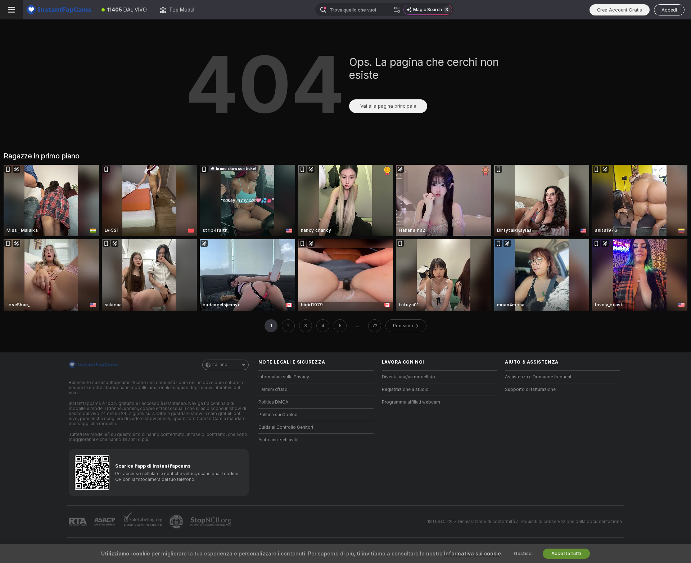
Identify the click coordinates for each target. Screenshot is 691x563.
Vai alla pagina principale (388, 106)
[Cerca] (397, 10)
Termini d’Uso (273, 389)
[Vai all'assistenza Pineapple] (177, 521)
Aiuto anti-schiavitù (278, 439)
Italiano (219, 364)
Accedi (669, 10)
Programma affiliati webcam (411, 402)
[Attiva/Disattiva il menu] (11, 9)
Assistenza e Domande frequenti (539, 376)
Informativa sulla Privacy (283, 376)
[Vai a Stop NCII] (211, 521)
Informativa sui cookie (472, 554)
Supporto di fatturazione (530, 389)
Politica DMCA (273, 402)
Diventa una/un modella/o (408, 376)
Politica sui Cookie (277, 414)
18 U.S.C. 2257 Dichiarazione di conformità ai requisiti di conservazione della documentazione (524, 521)
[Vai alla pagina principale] (59, 9)
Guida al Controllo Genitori (285, 427)
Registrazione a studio (405, 389)
